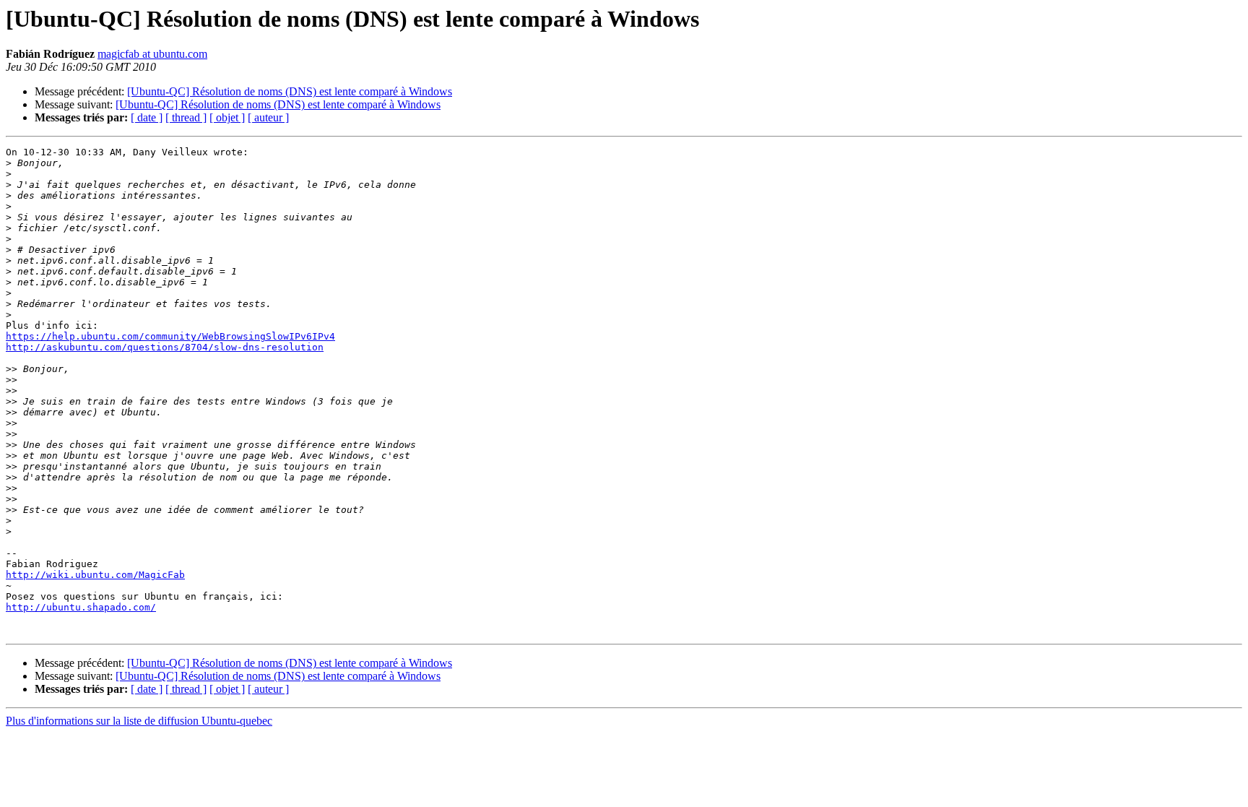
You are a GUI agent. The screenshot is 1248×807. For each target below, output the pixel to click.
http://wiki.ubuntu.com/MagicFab (95, 574)
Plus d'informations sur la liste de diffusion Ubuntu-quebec (139, 721)
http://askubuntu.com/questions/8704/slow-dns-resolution (165, 347)
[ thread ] (186, 117)
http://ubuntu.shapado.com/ (81, 607)
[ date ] (146, 117)
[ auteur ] (268, 117)
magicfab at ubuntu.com (152, 54)
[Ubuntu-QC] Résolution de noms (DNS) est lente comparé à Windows (289, 91)
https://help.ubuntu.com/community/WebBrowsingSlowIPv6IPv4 (170, 336)
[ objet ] (227, 117)
